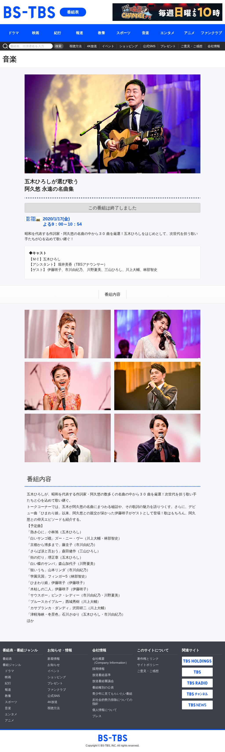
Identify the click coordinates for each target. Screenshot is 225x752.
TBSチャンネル (197, 694)
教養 (101, 33)
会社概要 (98, 658)
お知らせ (53, 665)
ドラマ (13, 33)
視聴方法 (75, 46)
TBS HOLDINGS (197, 661)
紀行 (57, 33)
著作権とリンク (148, 658)
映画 (35, 33)
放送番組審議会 (103, 681)
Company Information (110, 662)
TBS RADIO (197, 683)
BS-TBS (29, 12)
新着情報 (53, 658)
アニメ (189, 33)
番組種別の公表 (103, 687)
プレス (97, 716)
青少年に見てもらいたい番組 (112, 693)
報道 (79, 33)
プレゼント (168, 46)
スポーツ (123, 33)
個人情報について (104, 710)
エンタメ (167, 33)
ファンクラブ (211, 33)
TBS (197, 672)
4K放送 (92, 46)
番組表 (73, 12)
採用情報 (98, 668)
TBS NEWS (197, 705)
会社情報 (214, 46)
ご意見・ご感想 (191, 46)
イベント (108, 46)
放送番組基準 (101, 675)
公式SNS (149, 46)
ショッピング (128, 46)
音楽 (145, 33)
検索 (58, 46)
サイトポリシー (148, 665)
